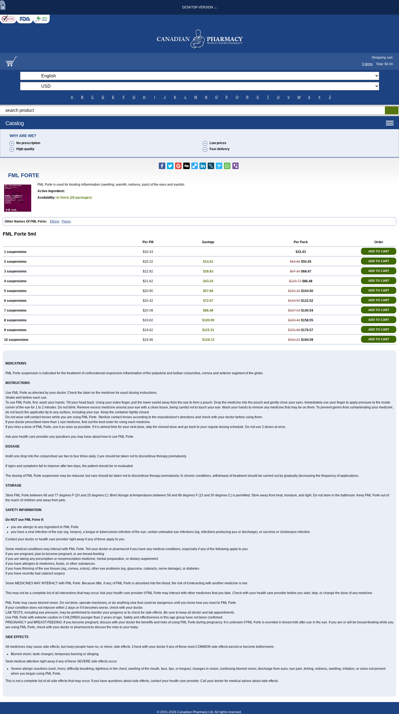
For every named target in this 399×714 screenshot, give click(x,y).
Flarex (66, 221)
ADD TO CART (378, 251)
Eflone (54, 221)
